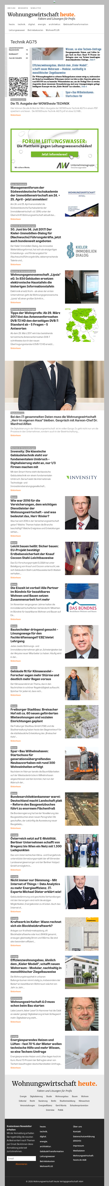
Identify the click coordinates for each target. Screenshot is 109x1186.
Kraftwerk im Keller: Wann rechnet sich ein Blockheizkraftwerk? (36, 923)
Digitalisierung (17, 413)
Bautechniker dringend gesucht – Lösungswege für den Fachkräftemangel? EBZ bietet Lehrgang (34, 635)
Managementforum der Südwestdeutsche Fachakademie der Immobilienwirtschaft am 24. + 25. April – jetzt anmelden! (35, 193)
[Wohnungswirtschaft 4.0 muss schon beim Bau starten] (81, 1014)
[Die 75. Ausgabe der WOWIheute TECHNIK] (54, 72)
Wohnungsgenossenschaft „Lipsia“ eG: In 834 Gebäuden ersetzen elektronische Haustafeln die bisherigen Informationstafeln (36, 280)
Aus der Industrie (18, 184)
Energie (14, 834)
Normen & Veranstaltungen (23, 225)
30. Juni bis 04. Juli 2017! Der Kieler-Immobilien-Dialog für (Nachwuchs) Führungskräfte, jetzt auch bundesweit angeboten (36, 235)
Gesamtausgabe (18, 99)
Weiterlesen (16, 115)
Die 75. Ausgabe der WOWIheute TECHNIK (40, 103)
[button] (101, 8)
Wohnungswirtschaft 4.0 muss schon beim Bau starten (33, 1003)
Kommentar (16, 998)
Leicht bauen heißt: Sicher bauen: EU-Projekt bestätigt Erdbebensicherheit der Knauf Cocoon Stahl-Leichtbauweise (35, 552)
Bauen (14, 497)
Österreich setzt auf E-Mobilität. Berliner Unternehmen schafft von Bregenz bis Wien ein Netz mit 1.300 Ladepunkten (36, 844)
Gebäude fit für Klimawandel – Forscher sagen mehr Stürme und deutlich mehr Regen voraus (35, 675)
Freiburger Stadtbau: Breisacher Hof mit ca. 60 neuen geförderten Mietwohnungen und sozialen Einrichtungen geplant (34, 715)
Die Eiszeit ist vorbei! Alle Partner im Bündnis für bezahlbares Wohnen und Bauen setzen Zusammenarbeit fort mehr (34, 593)
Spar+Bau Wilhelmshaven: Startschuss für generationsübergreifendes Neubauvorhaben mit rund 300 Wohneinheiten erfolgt (33, 759)
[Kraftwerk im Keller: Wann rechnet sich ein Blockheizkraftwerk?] (81, 934)
